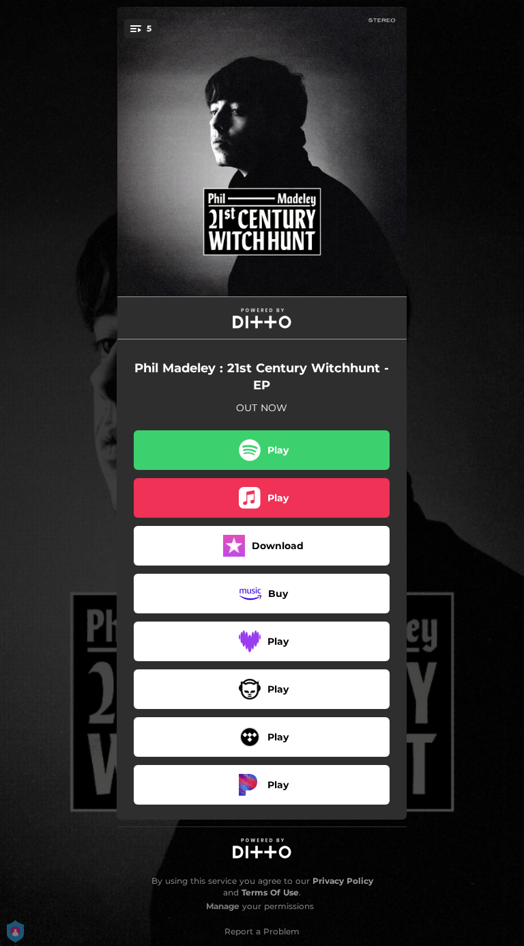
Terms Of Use (270, 892)
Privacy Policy (342, 881)
